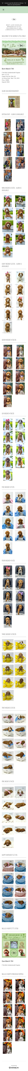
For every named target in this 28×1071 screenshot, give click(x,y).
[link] (14, 19)
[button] (3, 9)
